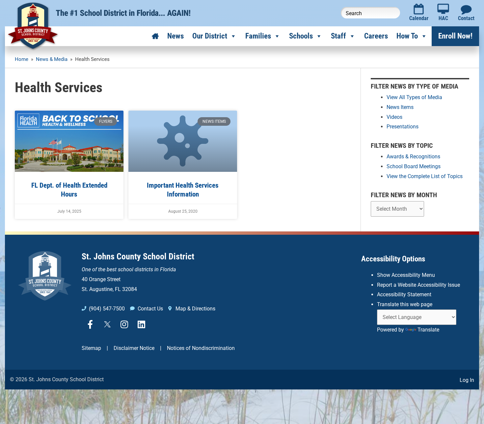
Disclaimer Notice (134, 348)
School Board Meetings (414, 166)
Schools (301, 36)
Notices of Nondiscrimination (201, 348)
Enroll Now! (455, 36)
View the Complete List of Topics (425, 176)
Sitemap (91, 348)
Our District (209, 36)
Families (258, 36)
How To (407, 36)
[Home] (155, 36)
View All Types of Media (414, 97)
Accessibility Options (393, 258)
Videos (394, 117)
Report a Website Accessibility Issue (418, 285)
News (175, 36)
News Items (400, 107)
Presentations (402, 126)
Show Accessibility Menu (406, 275)
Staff (338, 36)
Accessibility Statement (404, 294)
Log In (467, 380)
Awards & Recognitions (413, 156)
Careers (376, 36)
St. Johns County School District (138, 256)
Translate (428, 330)
